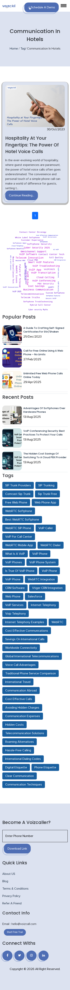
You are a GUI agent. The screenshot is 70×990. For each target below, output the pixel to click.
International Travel (18, 682)
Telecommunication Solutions (24, 733)
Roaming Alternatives (19, 741)
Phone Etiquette (45, 767)
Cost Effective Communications (26, 630)
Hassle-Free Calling (18, 750)
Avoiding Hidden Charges (22, 707)
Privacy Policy (11, 896)
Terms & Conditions (15, 888)
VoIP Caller (45, 528)
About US (8, 873)
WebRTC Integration (41, 579)
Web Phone (12, 596)
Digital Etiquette (16, 767)
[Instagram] (31, 956)
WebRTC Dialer (50, 545)
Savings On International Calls (25, 639)
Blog (5, 881)
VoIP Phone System (42, 562)
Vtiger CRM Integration (47, 587)
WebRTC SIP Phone (18, 528)
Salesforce (35, 596)
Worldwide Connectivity (21, 647)
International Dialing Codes (23, 758)
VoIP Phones (13, 562)
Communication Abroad (21, 690)
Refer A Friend (12, 903)
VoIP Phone (39, 553)
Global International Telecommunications (32, 656)
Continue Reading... (21, 195)
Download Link (17, 848)
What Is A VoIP (15, 553)
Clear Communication (19, 776)
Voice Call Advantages (20, 664)
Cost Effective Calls (18, 699)
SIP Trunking (46, 485)
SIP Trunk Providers (18, 485)
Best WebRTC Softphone (22, 519)
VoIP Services (14, 605)
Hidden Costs (14, 724)
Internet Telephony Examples (24, 622)
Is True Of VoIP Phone (19, 570)
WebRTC (57, 622)
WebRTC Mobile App (19, 545)
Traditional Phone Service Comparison (30, 673)
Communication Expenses (22, 716)
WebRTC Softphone (18, 511)
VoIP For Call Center (18, 536)
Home (14, 48)
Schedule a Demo (43, 7)
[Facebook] (7, 956)
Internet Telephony (43, 605)
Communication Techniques (23, 784)
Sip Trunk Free (47, 493)
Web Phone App (45, 502)
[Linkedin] (43, 956)
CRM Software (15, 587)
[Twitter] (19, 956)
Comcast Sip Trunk (18, 493)
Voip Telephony (15, 613)
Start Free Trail (15, 932)
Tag (22, 48)
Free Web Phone (16, 502)
